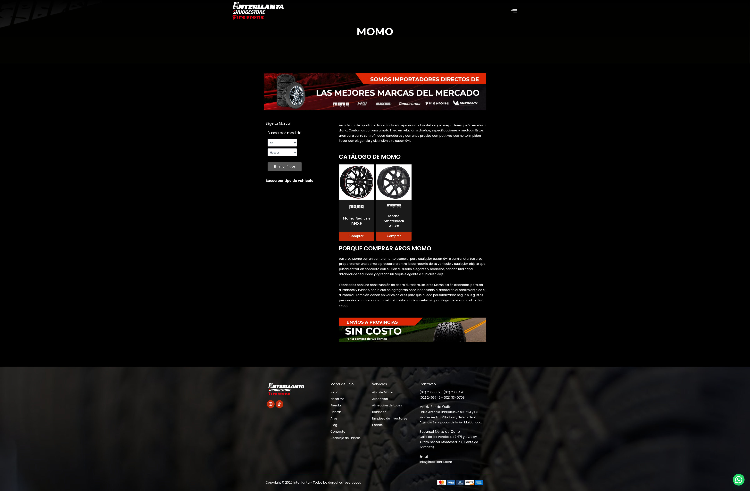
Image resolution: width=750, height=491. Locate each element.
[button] (514, 11)
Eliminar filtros (284, 166)
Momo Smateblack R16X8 (394, 221)
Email (424, 456)
